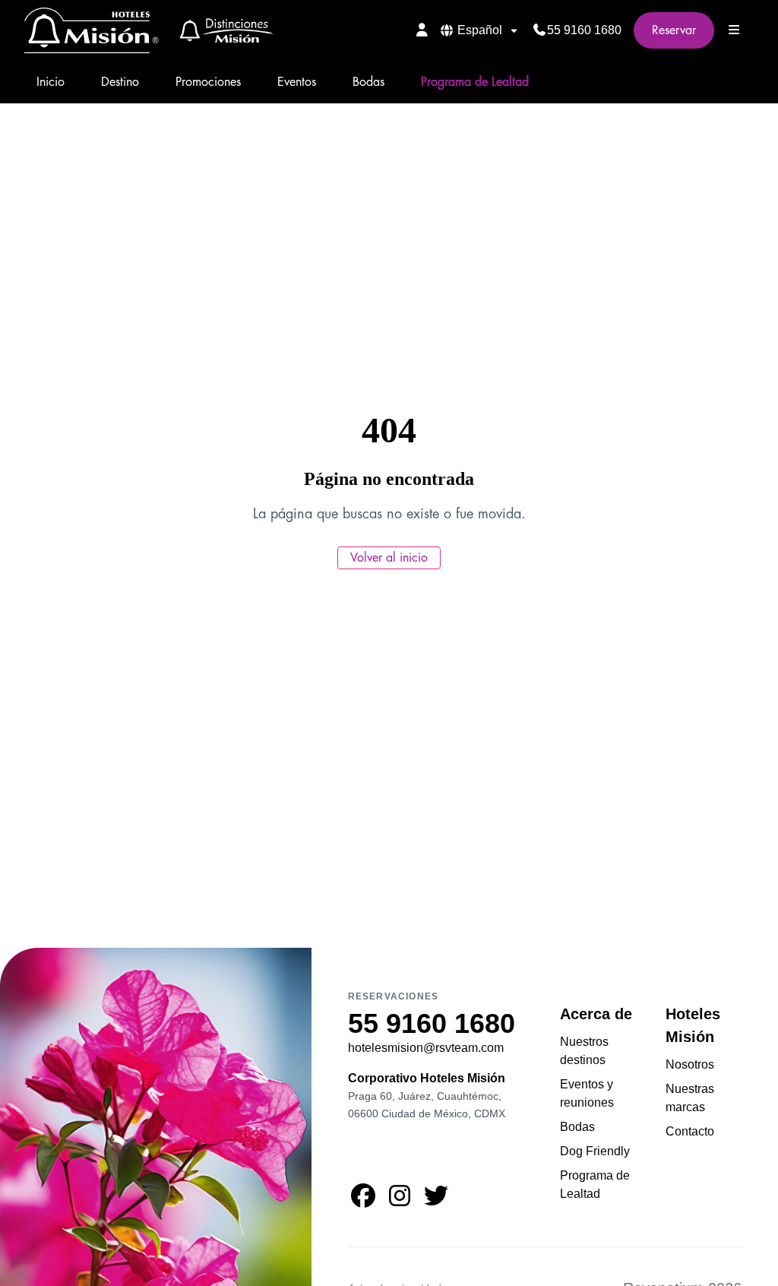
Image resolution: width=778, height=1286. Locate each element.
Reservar (674, 30)
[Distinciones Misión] (221, 30)
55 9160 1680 (584, 30)
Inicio (50, 82)
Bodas (368, 82)
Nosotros (690, 1064)
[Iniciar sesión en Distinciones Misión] (422, 30)
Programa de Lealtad (475, 82)
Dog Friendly (595, 1151)
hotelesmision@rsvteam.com (426, 1047)
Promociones (208, 82)
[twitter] (436, 1200)
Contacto (690, 1131)
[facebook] (363, 1200)
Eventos (296, 82)
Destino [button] (120, 82)
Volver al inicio (389, 558)
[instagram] (399, 1200)
